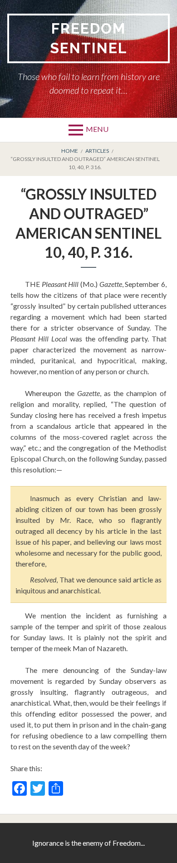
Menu (97, 129)
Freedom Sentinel (89, 38)
